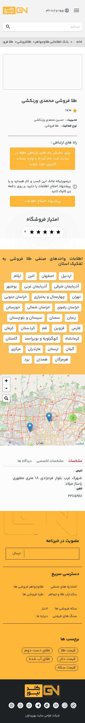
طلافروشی (24, 42)
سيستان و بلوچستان (25, 318)
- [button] (6, 388)
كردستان (28, 328)
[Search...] (6, 398)
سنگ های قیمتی (65, 616)
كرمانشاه (72, 339)
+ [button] (6, 381)
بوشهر (11, 287)
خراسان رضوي (68, 307)
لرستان (53, 349)
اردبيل (66, 276)
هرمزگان (61, 360)
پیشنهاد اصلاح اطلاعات (42, 201)
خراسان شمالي (38, 307)
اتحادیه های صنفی (64, 586)
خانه (79, 42)
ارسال (17, 553)
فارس (76, 328)
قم (44, 328)
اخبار (45, 608)
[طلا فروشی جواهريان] (49, 417)
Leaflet (80, 443)
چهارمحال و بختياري (49, 297)
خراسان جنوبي (15, 297)
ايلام (17, 276)
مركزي (16, 349)
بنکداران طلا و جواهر (62, 594)
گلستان (11, 339)
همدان (42, 360)
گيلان (70, 349)
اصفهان (48, 276)
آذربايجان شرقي (66, 287)
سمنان (54, 318)
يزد (27, 360)
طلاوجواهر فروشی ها (29, 586)
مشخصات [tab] (75, 461)
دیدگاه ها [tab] (24, 461)
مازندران (34, 349)
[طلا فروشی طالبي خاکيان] (30, 427)
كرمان (9, 328)
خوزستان (13, 307)
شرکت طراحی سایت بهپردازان (42, 716)
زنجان (71, 318)
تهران (76, 297)
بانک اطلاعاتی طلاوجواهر (52, 42)
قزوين (59, 328)
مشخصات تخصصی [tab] (50, 461)
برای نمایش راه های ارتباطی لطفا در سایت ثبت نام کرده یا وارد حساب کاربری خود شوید (43, 158)
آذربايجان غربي (35, 287)
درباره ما (42, 616)
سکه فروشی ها (66, 608)
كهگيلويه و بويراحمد (41, 339)
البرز (31, 276)
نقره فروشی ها (33, 594)
